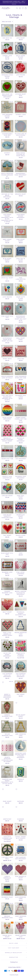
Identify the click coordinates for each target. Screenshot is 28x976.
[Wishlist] (23, 8)
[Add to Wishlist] (3, 26)
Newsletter (13, 957)
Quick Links (13, 943)
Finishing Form (14, 962)
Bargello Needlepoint (13, 952)
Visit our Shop (13, 947)
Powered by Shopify (14, 974)
